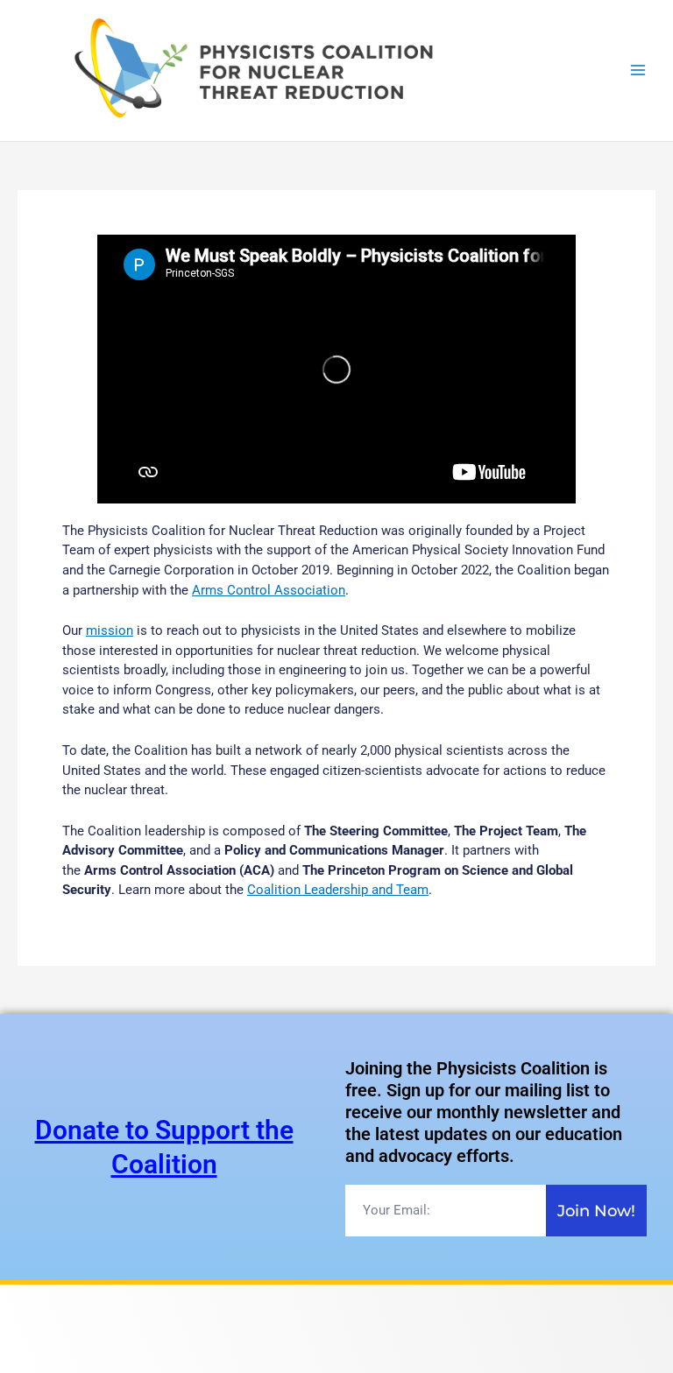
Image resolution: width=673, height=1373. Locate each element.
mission (109, 630)
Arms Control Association (268, 590)
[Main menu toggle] (638, 70)
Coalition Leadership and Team (338, 890)
